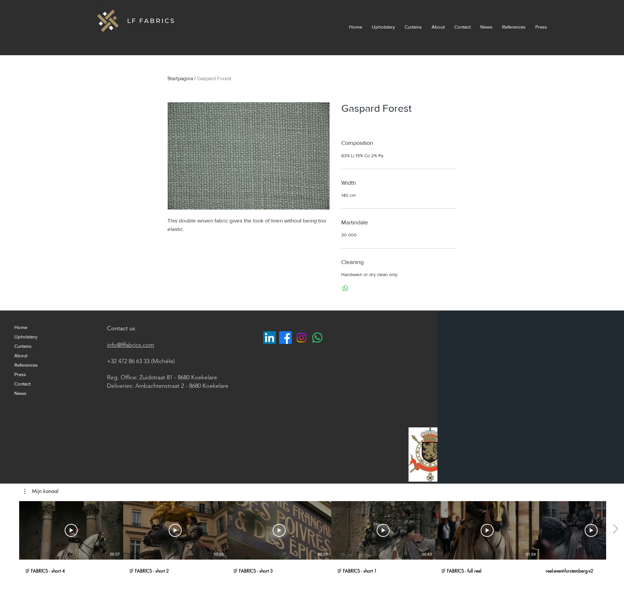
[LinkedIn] (269, 337)
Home (20, 327)
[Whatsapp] (317, 337)
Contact (22, 383)
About (20, 355)
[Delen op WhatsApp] (345, 288)
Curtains (23, 346)
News (20, 393)
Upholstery (25, 336)
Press (20, 374)
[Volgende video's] (615, 529)
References (26, 365)
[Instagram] (301, 337)
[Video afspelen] (71, 530)
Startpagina (180, 78)
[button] (41, 491)
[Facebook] (285, 337)
